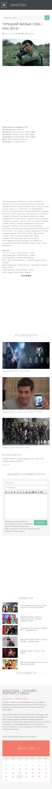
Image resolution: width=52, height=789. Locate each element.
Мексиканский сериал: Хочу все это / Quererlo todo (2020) (34, 663)
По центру (20, 492)
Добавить (40, 522)
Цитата (5, 465)
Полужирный (6, 492)
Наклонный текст (9, 492)
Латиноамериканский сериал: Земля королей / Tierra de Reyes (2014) (33, 606)
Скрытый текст (33, 492)
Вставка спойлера (41, 492)
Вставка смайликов (27, 492)
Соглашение (7, 699)
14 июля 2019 (9, 34)
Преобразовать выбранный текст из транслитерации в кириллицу (38, 492)
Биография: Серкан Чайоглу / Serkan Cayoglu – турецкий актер (34, 640)
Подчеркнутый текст (11, 492)
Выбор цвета (29, 492)
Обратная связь (21, 699)
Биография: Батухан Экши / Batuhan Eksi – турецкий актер (33, 629)
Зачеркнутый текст (14, 492)
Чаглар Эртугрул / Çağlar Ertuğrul (15, 253)
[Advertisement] (26, 94)
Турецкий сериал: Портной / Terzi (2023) (32, 652)
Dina (4, 455)
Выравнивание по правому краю (23, 492)
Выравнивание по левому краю (18, 492)
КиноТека (18, 5)
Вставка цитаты (35, 492)
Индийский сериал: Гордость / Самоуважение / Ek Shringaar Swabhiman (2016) (31, 619)
